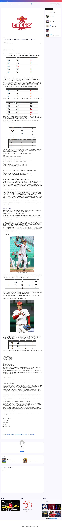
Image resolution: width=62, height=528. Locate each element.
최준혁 (22, 448)
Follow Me (22, 451)
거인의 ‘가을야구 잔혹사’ (31, 434)
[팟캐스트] (55, 4)
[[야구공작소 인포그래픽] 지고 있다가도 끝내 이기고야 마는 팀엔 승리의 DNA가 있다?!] (45, 514)
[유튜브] (53, 4)
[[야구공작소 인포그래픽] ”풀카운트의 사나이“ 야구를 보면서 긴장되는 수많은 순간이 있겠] (45, 507)
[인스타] (51, 4)
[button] (58, 4)
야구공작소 (29, 526)
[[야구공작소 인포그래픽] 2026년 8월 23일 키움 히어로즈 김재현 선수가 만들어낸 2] (51, 507)
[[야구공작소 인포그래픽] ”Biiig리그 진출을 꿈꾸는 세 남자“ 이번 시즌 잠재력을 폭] (58, 507)
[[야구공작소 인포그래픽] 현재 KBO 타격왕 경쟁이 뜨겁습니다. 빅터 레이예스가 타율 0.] (58, 514)
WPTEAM (38, 526)
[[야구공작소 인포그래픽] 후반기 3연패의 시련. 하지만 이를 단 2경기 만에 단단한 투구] (51, 514)
